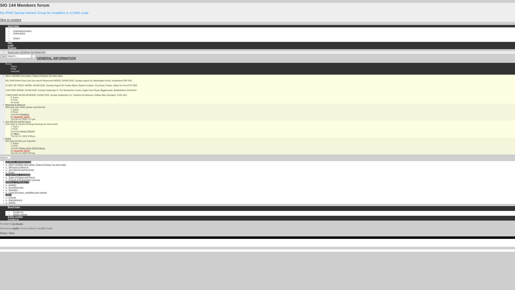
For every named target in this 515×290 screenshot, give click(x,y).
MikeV (17, 134)
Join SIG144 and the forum (18, 122)
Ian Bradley (17, 224)
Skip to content (10, 20)
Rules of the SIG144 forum (32, 148)
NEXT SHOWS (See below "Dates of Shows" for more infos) (34, 76)
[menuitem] (21, 31)
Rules (8, 138)
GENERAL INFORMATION (56, 58)
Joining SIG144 (27, 131)
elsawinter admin (22, 117)
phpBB (15, 228)
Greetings (24, 114)
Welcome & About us (15, 105)
